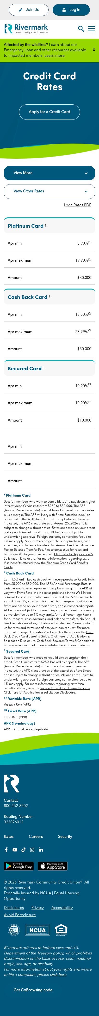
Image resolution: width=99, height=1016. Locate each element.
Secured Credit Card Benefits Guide (65, 688)
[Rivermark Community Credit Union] (26, 30)
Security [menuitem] (65, 837)
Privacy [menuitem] (37, 908)
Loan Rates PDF (77, 205)
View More (23, 173)
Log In (74, 10)
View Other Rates (29, 191)
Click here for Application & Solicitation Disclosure (39, 692)
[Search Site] (81, 29)
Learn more (54, 56)
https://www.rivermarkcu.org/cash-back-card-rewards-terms (47, 645)
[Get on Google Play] (19, 869)
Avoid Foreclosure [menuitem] (20, 915)
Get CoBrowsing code (33, 990)
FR (89, 384)
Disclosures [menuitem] (14, 908)
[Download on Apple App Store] (53, 869)
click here (58, 975)
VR (89, 242)
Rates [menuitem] (8, 837)
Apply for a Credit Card (49, 112)
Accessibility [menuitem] (62, 908)
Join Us (32, 10)
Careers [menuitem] (36, 837)
